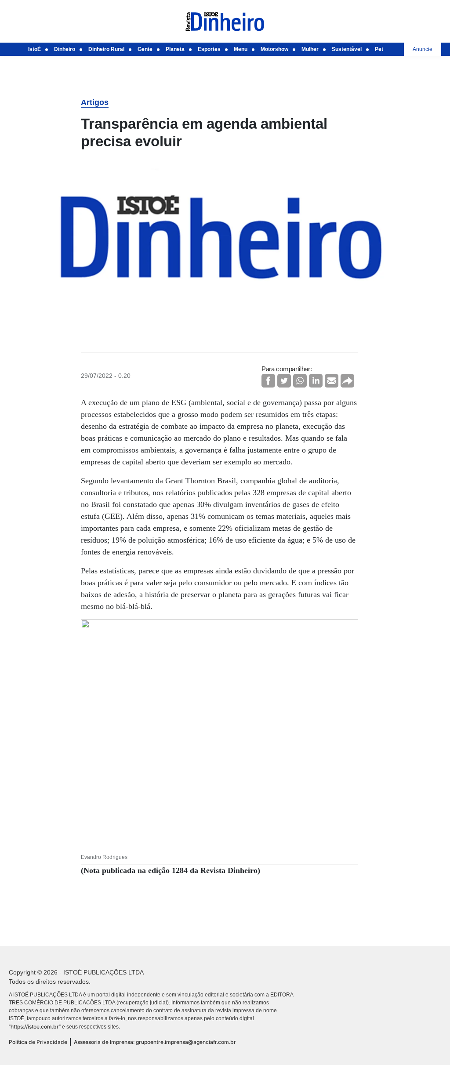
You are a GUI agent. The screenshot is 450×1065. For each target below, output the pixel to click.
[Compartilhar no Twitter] (284, 381)
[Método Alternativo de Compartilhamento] (347, 381)
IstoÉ (34, 49)
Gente (145, 49)
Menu (240, 49)
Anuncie (422, 49)
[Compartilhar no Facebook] (268, 381)
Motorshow (274, 49)
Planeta (175, 49)
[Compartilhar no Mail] (331, 381)
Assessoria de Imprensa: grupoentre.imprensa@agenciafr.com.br (155, 1042)
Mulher (310, 49)
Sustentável (347, 49)
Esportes (209, 49)
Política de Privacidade (38, 1042)
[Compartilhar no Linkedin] (316, 381)
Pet (379, 49)
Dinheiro (64, 49)
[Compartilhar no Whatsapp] (300, 381)
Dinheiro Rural (106, 49)
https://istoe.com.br (35, 1026)
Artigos (95, 102)
